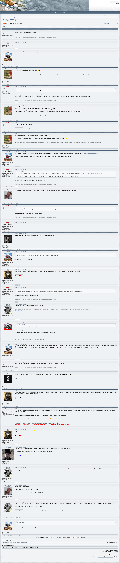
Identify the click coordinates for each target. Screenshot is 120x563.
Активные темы (15, 15)
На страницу (106, 23)
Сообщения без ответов (7, 15)
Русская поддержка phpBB (60, 560)
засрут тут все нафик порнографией (89, 153)
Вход (64, 12)
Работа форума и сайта (14, 17)
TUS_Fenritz (31, 492)
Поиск (60, 12)
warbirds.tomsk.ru (23, 17)
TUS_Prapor (9, 20)
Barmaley (14, 20)
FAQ (56, 12)
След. (117, 23)
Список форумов (5, 17)
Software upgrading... (9, 19)
